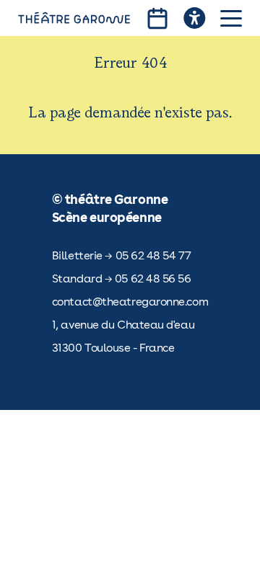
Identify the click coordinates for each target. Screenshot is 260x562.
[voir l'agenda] (157, 18)
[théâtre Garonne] (74, 18)
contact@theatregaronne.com (130, 301)
